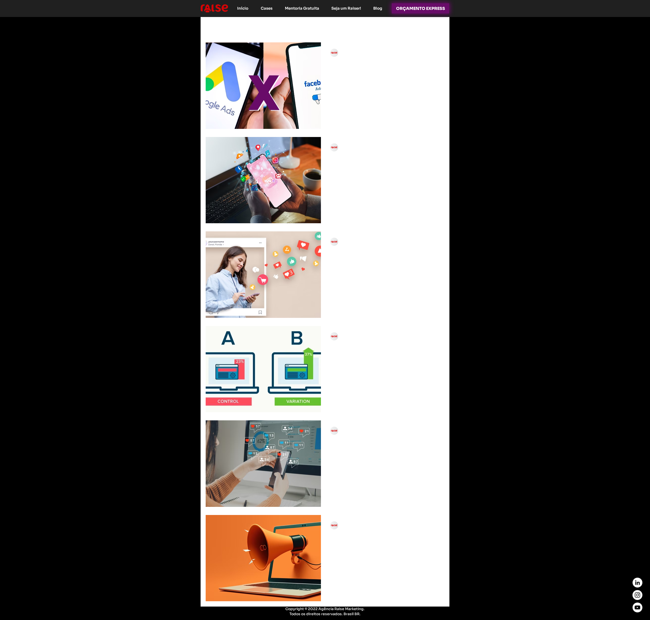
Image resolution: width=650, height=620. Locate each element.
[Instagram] (637, 595)
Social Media (360, 27)
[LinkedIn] (637, 583)
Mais (414, 27)
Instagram (249, 27)
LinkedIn (391, 27)
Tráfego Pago (325, 27)
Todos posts (217, 27)
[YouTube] (637, 607)
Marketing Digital (285, 27)
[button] (437, 27)
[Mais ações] (434, 53)
